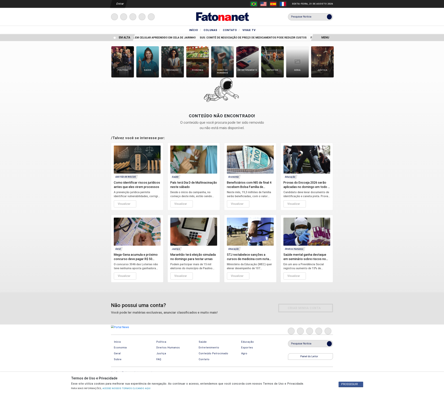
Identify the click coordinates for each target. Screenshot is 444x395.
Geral (117, 353)
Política (161, 341)
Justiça (161, 353)
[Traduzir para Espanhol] (273, 4)
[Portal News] (222, 16)
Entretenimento (208, 347)
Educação (247, 341)
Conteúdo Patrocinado (213, 353)
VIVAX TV (249, 30)
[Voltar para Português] (254, 4)
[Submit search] (329, 16)
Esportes (246, 347)
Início (195, 30)
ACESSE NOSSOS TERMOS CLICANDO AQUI (127, 388)
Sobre (117, 359)
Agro (243, 353)
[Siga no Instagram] (123, 16)
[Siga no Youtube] (142, 16)
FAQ (158, 359)
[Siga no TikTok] (151, 16)
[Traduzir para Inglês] (263, 4)
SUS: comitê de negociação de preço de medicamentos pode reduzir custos (247, 37)
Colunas (212, 30)
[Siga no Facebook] (114, 16)
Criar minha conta (304, 308)
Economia (120, 347)
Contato (231, 30)
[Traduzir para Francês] (283, 4)
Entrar (119, 3)
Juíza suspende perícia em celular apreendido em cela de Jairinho (143, 37)
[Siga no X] (132, 16)
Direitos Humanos (168, 347)
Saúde (202, 341)
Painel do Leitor (309, 356)
